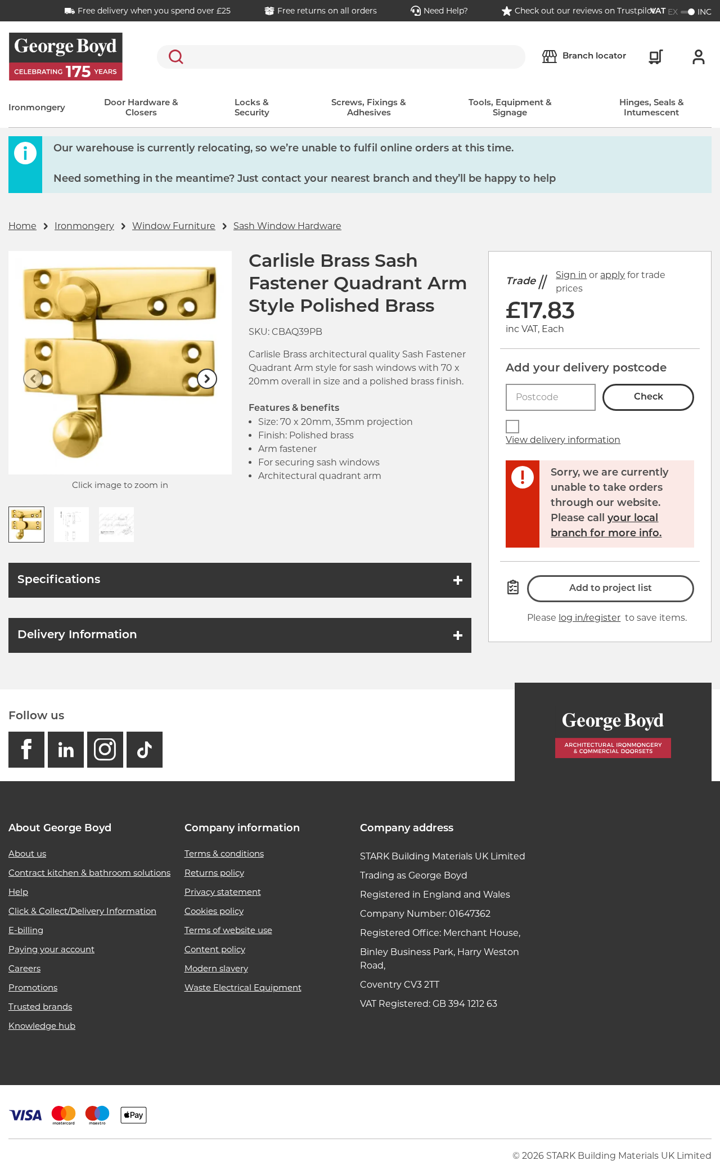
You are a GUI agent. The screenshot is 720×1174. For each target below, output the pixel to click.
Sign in (571, 275)
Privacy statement (222, 891)
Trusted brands (40, 1006)
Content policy (214, 949)
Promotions (32, 987)
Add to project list (610, 588)
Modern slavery (216, 968)
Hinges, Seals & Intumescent (651, 108)
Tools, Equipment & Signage (510, 108)
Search (174, 57)
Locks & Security (252, 108)
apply (612, 275)
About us (27, 853)
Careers (24, 968)
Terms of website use (228, 930)
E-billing (25, 930)
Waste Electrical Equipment (243, 987)
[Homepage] (613, 732)
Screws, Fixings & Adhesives (368, 108)
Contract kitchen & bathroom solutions (89, 872)
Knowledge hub (41, 1025)
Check (648, 397)
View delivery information (563, 439)
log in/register (589, 617)
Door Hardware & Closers (141, 108)
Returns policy (214, 872)
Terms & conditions (224, 853)
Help (18, 891)
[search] (341, 57)
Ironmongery (36, 108)
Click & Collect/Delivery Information (82, 911)
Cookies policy (214, 911)
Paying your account (51, 949)
